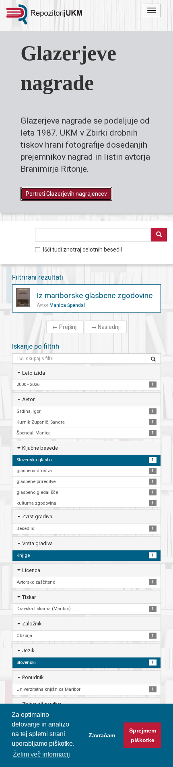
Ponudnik (32, 677)
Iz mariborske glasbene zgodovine (94, 295)
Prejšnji (65, 327)
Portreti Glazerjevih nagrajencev (66, 194)
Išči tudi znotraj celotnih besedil (82, 249)
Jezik (28, 650)
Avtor (28, 399)
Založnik (31, 624)
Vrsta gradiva (37, 543)
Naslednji (106, 327)
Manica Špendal (67, 305)
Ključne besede (40, 448)
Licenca (31, 570)
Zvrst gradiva (37, 516)
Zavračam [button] (102, 735)
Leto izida (33, 373)
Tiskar (29, 597)
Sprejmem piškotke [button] (142, 735)
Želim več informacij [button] (41, 754)
